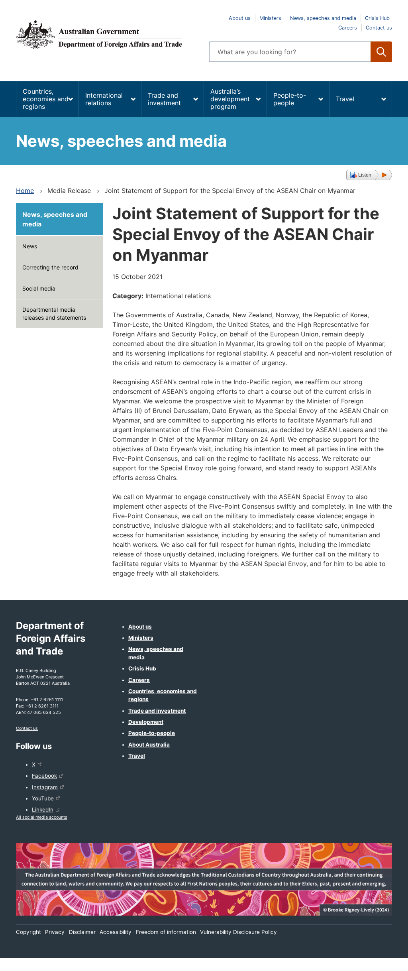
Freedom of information (166, 932)
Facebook (44, 775)
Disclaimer (82, 932)
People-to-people (289, 99)
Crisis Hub (377, 18)
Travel (345, 99)
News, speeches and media (323, 18)
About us (240, 18)
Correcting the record (50, 267)
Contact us (379, 28)
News (29, 246)
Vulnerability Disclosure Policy (238, 932)
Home (25, 191)
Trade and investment (164, 99)
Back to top (381, 959)
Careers (347, 28)
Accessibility (115, 932)
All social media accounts (41, 817)
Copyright (28, 932)
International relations (104, 99)
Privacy (55, 932)
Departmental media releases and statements (54, 313)
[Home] (107, 34)
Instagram (45, 787)
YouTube (43, 798)
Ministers (270, 18)
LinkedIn (42, 809)
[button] (369, 175)
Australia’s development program (230, 98)
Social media (38, 288)
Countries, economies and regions (46, 98)
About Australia (149, 744)
